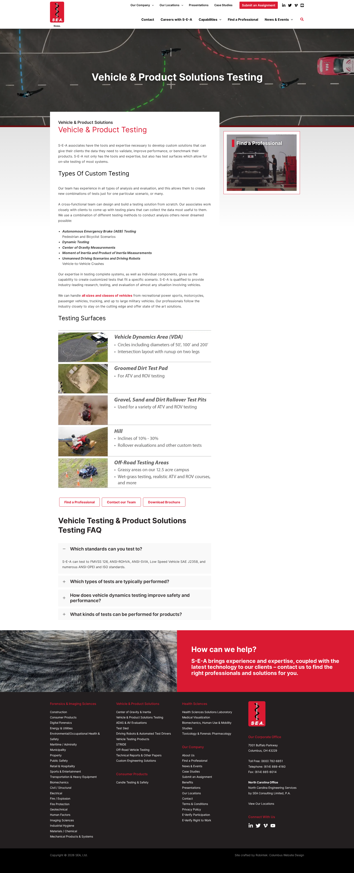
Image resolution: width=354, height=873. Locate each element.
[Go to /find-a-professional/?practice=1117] (262, 162)
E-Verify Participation (196, 814)
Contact (187, 798)
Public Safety (59, 760)
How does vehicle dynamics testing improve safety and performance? (130, 598)
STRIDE (121, 744)
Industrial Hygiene (62, 825)
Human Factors (60, 814)
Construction (58, 712)
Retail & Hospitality (62, 766)
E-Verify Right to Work (196, 820)
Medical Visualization (196, 717)
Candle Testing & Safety (132, 782)
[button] (152, 5)
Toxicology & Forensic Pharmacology (206, 733)
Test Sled (122, 728)
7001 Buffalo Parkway (263, 745)
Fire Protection (59, 804)
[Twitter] (290, 5)
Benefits (187, 782)
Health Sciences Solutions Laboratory (207, 712)
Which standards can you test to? (106, 549)
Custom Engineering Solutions (136, 760)
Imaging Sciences (62, 820)
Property (56, 755)
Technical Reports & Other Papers (138, 755)
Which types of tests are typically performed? (119, 581)
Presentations (191, 787)
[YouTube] (302, 5)
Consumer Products (63, 717)
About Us (188, 755)
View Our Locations (261, 803)
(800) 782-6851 (272, 761)
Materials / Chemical (63, 831)
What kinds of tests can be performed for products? (126, 614)
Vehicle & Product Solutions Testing (139, 717)
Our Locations (191, 793)
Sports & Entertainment (65, 771)
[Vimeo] (296, 5)
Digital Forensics (61, 722)
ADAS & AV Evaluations (131, 722)
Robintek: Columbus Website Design (280, 855)
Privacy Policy (191, 809)
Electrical (56, 793)
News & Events (192, 766)
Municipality (58, 749)
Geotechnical (58, 809)
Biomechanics (59, 782)
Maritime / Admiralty (63, 744)
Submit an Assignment (197, 776)
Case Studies (191, 771)
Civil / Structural (60, 787)
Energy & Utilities (61, 728)
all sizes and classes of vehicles (107, 295)
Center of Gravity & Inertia (133, 712)
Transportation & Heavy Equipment (73, 776)
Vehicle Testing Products (132, 739)
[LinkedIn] (284, 5)
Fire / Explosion (60, 798)
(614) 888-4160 (275, 766)
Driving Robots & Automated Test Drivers (143, 733)
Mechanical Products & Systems (71, 836)
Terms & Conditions (195, 804)
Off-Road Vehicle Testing (133, 749)
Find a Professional (194, 760)
